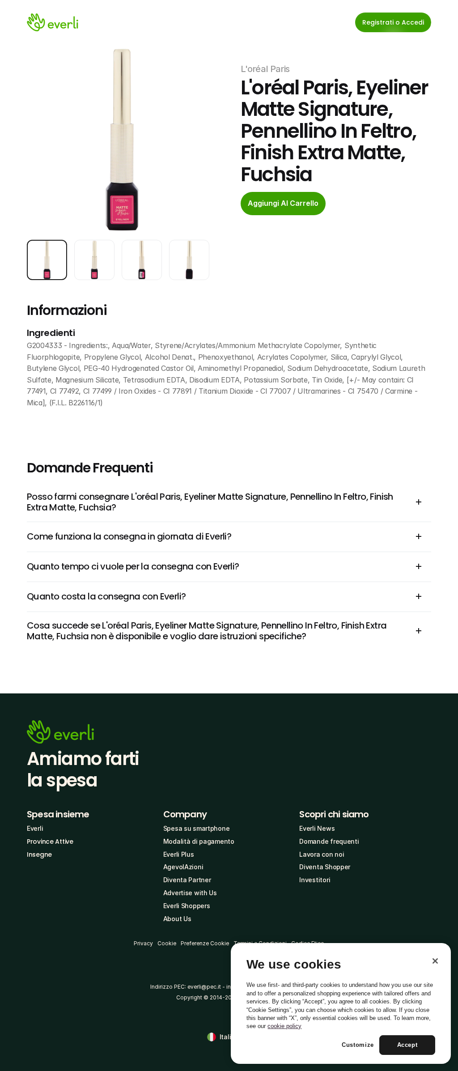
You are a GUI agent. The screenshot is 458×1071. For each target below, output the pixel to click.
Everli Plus (178, 854)
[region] (341, 1003)
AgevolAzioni (183, 867)
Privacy (143, 943)
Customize (358, 1044)
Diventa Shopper (324, 867)
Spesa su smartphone (196, 828)
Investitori (314, 880)
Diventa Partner (187, 880)
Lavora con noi (321, 854)
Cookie (166, 943)
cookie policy (284, 1026)
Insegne (39, 854)
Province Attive (50, 841)
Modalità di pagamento (198, 841)
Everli (35, 828)
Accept (407, 1044)
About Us (177, 918)
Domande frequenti (329, 841)
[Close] (435, 961)
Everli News (317, 828)
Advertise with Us (190, 893)
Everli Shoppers (186, 906)
